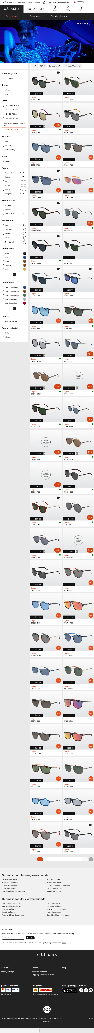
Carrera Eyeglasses (54, 906)
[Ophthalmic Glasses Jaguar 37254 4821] (46, 539)
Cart (80, 10)
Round (7, 234)
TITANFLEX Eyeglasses (56, 909)
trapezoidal (9, 242)
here (64, 943)
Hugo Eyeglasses (54, 912)
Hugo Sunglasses (54, 882)
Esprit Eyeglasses (54, 903)
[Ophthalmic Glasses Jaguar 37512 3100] (46, 277)
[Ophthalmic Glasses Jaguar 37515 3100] (46, 670)
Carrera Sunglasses (10, 879)
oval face (8, 229)
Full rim (8, 205)
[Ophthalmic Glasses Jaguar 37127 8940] (46, 768)
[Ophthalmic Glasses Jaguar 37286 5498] (46, 637)
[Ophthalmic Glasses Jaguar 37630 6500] (46, 735)
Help (64, 968)
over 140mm (12, 118)
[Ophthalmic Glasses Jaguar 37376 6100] (46, 702)
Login (68, 10)
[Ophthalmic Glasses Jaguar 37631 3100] (46, 800)
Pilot (7, 181)
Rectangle (9, 173)
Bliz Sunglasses (53, 879)
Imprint (28, 1018)
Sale (6, 141)
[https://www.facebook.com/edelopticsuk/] (81, 990)
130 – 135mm (12, 110)
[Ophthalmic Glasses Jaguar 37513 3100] (46, 146)
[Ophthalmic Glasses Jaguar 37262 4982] (46, 81)
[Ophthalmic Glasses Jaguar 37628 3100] (46, 310)
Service (35, 968)
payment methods (39, 972)
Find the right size (14, 130)
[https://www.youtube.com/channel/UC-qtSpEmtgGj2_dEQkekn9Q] (91, 990)
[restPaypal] (15, 990)
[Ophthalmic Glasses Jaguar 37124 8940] (46, 408)
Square (7, 185)
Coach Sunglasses (54, 891)
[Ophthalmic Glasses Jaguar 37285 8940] (46, 212)
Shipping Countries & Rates (43, 975)
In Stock (8, 146)
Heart (7, 225)
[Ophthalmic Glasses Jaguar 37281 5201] (46, 506)
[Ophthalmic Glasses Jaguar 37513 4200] (46, 833)
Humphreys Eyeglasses (11, 903)
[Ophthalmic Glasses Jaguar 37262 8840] (46, 244)
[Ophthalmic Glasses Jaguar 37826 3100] (46, 604)
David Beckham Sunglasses (13, 891)
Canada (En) (81, 2)
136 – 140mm (12, 114)
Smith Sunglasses (54, 888)
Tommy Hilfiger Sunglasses (58, 885)
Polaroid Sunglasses (10, 882)
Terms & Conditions (9, 1018)
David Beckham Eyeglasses (58, 915)
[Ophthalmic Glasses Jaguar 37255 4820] (46, 375)
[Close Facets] (14, 66)
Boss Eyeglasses (8, 912)
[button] (12, 9)
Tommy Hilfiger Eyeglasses (13, 915)
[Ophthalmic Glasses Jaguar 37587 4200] (46, 343)
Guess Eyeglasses (9, 909)
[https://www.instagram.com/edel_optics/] (86, 990)
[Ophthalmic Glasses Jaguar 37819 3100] (46, 473)
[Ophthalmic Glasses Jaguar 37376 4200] (46, 179)
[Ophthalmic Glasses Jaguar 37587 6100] (46, 114)
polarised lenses (11, 321)
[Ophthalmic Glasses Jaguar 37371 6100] (46, 571)
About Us (5, 968)
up (90, 1018)
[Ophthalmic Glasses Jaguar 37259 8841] (46, 441)
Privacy (21, 1018)
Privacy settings (7, 972)
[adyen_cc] (3, 990)
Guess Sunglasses (9, 885)
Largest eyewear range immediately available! (23, 2)
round (7, 177)
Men (6, 94)
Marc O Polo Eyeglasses (11, 906)
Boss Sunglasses (9, 888)
